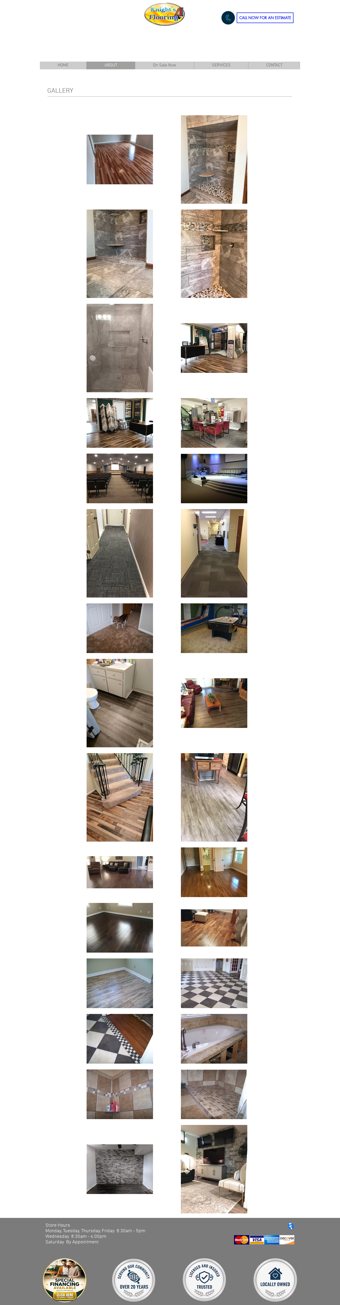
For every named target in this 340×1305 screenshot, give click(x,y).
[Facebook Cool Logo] (290, 1226)
